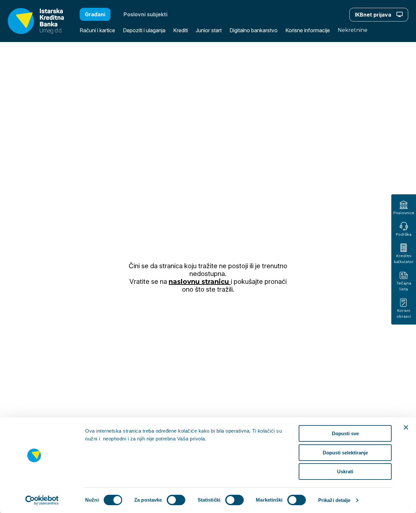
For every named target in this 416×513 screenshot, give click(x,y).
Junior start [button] (209, 30)
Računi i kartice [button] (97, 30)
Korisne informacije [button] (307, 30)
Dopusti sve (345, 433)
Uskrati (345, 471)
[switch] (176, 500)
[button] (32, 21)
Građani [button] (95, 14)
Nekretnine (353, 30)
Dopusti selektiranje (345, 452)
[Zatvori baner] (406, 427)
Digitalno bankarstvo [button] (253, 30)
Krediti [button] (180, 30)
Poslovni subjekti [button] (145, 14)
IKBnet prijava (374, 14)
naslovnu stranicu (200, 281)
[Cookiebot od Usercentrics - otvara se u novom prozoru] (42, 500)
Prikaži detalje (334, 500)
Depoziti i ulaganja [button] (144, 30)
